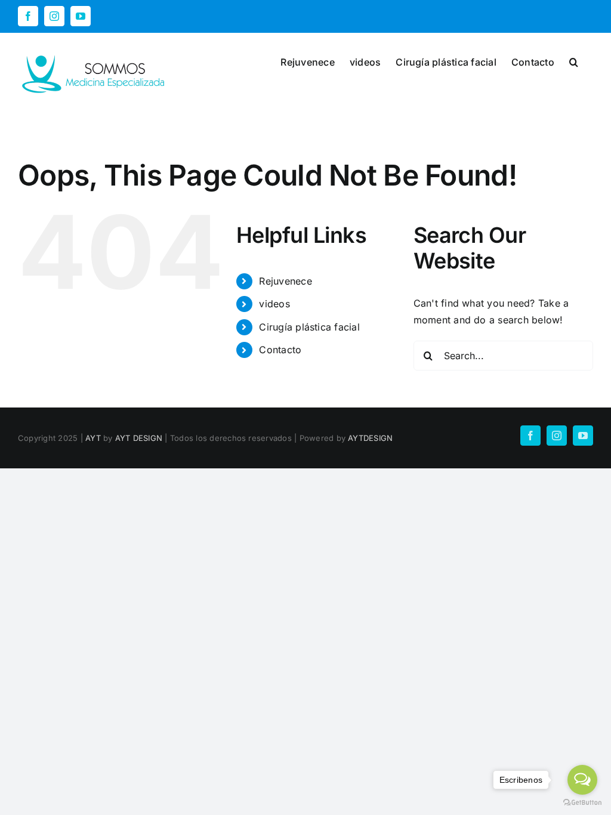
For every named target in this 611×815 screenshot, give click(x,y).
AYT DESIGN (138, 438)
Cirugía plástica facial (309, 327)
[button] (573, 61)
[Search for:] (503, 354)
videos (274, 304)
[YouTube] (80, 16)
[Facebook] (28, 16)
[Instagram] (54, 16)
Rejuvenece (285, 281)
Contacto (280, 350)
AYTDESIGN (370, 438)
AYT (93, 438)
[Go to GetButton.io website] (582, 803)
